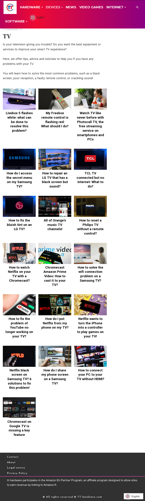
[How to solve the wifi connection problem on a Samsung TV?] (90, 253)
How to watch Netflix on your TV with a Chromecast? (19, 274)
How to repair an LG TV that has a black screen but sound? (55, 179)
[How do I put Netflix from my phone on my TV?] (54, 304)
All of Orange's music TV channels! (55, 224)
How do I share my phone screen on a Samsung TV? (54, 376)
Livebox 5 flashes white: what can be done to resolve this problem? (19, 122)
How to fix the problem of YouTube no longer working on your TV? (19, 327)
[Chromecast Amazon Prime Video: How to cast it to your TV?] (54, 253)
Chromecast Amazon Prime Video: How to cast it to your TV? (55, 276)
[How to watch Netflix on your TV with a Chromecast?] (19, 253)
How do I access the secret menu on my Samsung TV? (19, 179)
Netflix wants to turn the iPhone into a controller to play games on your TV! (90, 327)
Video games (91, 7)
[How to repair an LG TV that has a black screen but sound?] (54, 159)
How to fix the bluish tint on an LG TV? (19, 224)
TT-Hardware (10, 29)
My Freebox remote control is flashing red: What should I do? (54, 119)
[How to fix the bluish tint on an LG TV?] (19, 206)
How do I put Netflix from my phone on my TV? (54, 323)
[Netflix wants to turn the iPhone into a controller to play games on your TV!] (90, 304)
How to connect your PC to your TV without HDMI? (90, 374)
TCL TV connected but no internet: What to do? (90, 179)
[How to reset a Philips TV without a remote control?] (90, 206)
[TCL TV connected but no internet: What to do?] (90, 159)
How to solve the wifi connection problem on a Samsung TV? (90, 274)
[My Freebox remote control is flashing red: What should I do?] (54, 99)
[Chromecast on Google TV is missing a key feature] (19, 407)
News (71, 7)
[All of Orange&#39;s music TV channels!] (54, 206)
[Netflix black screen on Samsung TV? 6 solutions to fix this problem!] (19, 356)
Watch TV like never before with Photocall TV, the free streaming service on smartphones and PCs (90, 126)
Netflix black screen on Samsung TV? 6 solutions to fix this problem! (19, 379)
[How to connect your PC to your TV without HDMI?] (90, 356)
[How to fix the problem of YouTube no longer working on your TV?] (19, 304)
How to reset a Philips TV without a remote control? (90, 226)
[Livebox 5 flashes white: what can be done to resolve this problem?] (19, 99)
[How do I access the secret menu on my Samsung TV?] (19, 159)
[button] (137, 7)
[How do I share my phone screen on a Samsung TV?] (54, 356)
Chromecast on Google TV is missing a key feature (19, 428)
